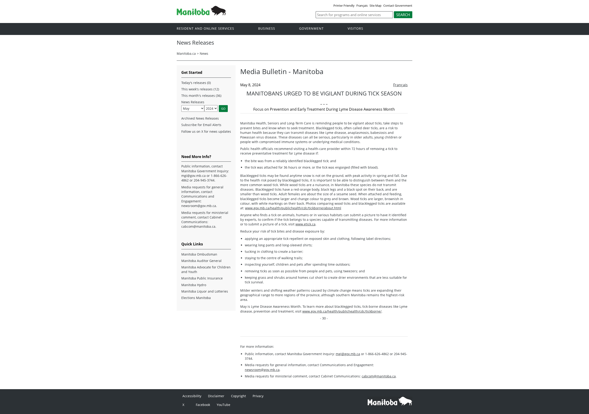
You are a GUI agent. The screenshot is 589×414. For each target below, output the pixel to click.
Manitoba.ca (186, 53)
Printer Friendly (344, 5)
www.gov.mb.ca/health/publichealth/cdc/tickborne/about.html (293, 208)
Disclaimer (216, 396)
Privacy (258, 396)
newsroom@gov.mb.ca (262, 370)
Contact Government (397, 5)
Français (362, 5)
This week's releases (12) (200, 89)
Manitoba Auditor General (201, 261)
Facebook (203, 404)
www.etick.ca (305, 224)
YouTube (223, 404)
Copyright (238, 396)
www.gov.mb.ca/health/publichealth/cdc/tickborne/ (341, 311)
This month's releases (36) (201, 95)
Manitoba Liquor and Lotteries (204, 291)
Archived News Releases (200, 118)
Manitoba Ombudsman (199, 254)
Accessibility (191, 396)
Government (311, 28)
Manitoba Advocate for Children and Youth (206, 269)
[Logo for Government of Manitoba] (201, 13)
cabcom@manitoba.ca (379, 376)
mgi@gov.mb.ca (348, 354)
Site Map (375, 5)
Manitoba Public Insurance (202, 278)
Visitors (355, 28)
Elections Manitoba (196, 298)
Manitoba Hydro (193, 285)
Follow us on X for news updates (206, 131)
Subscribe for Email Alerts (201, 125)
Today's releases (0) (196, 82)
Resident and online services (205, 28)
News (204, 53)
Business (266, 28)
